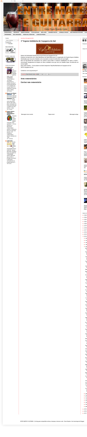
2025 (85, 215)
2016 (85, 232)
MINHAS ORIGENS (25, 32)
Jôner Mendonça (39, 57)
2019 (85, 225)
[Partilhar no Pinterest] (50, 74)
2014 (85, 236)
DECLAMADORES (17, 34)
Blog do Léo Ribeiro (11, 93)
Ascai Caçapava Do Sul (51, 55)
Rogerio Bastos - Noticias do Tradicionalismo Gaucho (11, 113)
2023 (85, 219)
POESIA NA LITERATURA (28, 34)
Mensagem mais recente (27, 114)
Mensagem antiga (74, 114)
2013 (85, 409)
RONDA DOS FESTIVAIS (10, 68)
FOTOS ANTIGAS (35, 32)
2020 (85, 223)
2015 (85, 234)
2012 (85, 411)
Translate (10, 43)
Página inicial (51, 114)
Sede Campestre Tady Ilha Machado (50, 65)
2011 (85, 413)
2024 (85, 217)
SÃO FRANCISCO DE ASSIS (76, 32)
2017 (85, 230)
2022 (85, 221)
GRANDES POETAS (52, 32)
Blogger (82, 421)
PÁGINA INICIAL (8, 32)
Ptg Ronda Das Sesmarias (32, 60)
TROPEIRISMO (7, 34)
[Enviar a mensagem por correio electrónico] (42, 74)
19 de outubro (35, 65)
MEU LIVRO (43, 32)
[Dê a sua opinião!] (46, 74)
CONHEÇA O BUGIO (63, 32)
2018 (85, 228)
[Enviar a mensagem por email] (44, 74)
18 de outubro (27, 65)
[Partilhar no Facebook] (48, 74)
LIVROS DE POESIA (40, 34)
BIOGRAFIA (16, 32)
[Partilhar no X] (47, 74)
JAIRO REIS (10, 141)
